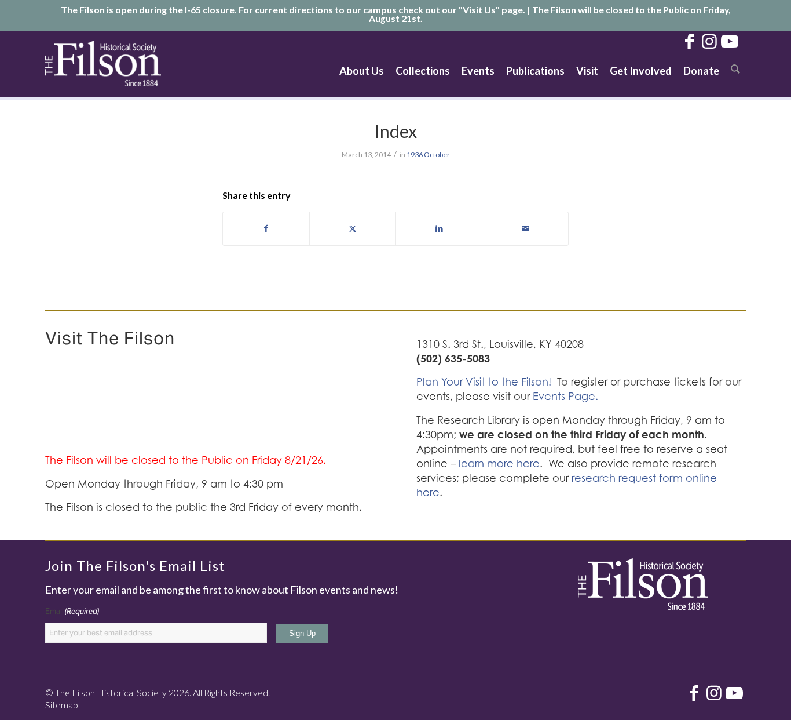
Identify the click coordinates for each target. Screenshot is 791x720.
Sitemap (61, 704)
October (437, 154)
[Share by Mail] (525, 228)
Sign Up (302, 633)
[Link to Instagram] (709, 40)
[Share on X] (352, 228)
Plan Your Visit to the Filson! (483, 382)
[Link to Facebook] (689, 40)
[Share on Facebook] (266, 228)
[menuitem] (362, 63)
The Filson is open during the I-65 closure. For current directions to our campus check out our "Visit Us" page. (293, 9)
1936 (415, 154)
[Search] (735, 63)
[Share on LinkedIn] (439, 228)
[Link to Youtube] (729, 40)
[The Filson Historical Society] (103, 63)
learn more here (499, 463)
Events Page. (565, 396)
